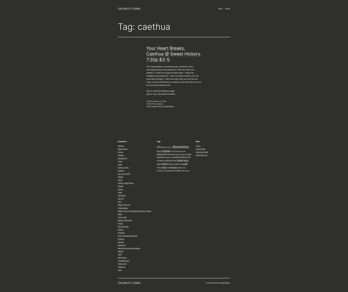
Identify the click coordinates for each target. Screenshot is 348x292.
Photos (120, 230)
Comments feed (202, 152)
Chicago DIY (122, 158)
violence (183, 170)
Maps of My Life (124, 205)
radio (168, 167)
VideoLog (121, 267)
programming (178, 164)
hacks (120, 180)
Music (120, 214)
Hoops (120, 189)
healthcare (183, 157)
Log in (198, 146)
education (160, 157)
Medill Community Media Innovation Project (134, 211)
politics (164, 164)
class (172, 151)
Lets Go (160, 104)
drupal (189, 154)
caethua (154, 106)
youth (187, 170)
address (121, 146)
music (186, 160)
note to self (122, 217)
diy (181, 154)
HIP (189, 157)
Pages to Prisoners (125, 220)
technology (122, 258)
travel (174, 170)
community (178, 151)
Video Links (122, 264)
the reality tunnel (129, 8)
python (159, 167)
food (171, 157)
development (171, 154)
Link (148, 91)
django (184, 154)
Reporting (122, 245)
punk (185, 163)
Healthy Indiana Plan (125, 183)
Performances (123, 227)
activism (164, 147)
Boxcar (120, 152)
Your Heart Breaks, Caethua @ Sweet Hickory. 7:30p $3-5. (173, 53)
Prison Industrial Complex (127, 236)
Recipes (121, 242)
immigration (161, 160)
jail (172, 160)
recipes (180, 167)
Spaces (120, 251)
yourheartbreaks (168, 106)
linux (175, 160)
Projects (121, 239)
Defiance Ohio (123, 168)
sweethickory (160, 170)
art (169, 147)
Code (120, 164)
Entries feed (200, 149)
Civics (120, 161)
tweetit (178, 170)
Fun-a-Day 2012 (124, 174)
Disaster (121, 171)
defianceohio (162, 154)
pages (159, 164)
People (120, 223)
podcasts (121, 233)
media (180, 160)
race (164, 167)
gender (120, 177)
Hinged (120, 186)
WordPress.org (201, 155)
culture (184, 151)
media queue (123, 208)
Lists (119, 202)
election (167, 157)
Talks (120, 254)
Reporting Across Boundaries (129, 248)
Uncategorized (123, 261)
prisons (170, 164)
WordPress (225, 283)
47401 (159, 147)
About (227, 9)
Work (220, 9)
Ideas (120, 192)
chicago (121, 155)
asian (171, 147)
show (160, 106)
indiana (168, 160)
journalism (122, 196)
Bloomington (123, 149)
